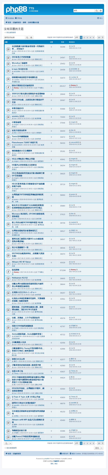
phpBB (46, 458)
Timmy (16, 373)
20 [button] (99, 37)
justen (16, 199)
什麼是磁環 (16, 122)
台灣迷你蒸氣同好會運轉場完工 (25, 231)
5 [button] (93, 37)
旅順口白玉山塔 (18, 359)
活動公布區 (38, 96)
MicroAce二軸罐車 (19, 63)
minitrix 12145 (18, 116)
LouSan (16, 79)
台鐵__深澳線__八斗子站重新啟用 (26, 318)
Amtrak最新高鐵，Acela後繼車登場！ (27, 334)
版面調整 (15, 270)
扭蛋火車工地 (17, 371)
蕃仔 (15, 361)
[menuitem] (18, 18)
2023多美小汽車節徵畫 (21, 57)
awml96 (16, 405)
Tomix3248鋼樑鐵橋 (20, 136)
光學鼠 (16, 416)
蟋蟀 (15, 424)
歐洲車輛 (38, 118)
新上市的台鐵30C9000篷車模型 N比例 (27, 222)
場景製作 (40, 161)
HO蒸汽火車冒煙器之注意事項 (24, 165)
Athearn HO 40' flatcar (21, 262)
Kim (15, 133)
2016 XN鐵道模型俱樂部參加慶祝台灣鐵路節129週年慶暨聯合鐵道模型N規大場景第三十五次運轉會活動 (28, 379)
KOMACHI (17, 336)
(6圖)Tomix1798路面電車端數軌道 (26, 436)
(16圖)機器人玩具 (19, 342)
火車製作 (38, 133)
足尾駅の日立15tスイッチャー (24, 292)
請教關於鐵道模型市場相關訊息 (25, 77)
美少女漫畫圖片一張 (20, 247)
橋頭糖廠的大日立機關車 (22, 151)
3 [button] (87, 37)
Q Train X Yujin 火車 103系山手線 (26, 397)
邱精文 (16, 233)
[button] (76, 37)
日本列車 (38, 139)
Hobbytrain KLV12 (20, 278)
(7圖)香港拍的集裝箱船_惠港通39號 (26, 365)
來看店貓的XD (18, 108)
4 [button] (90, 37)
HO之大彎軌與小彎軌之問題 (23, 159)
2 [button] (84, 37)
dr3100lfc (17, 71)
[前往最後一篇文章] (74, 46)
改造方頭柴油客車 (19, 130)
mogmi (16, 124)
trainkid (16, 225)
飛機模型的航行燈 (19, 430)
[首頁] (17, 9)
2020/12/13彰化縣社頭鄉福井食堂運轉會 (28, 94)
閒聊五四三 (39, 59)
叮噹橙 (16, 328)
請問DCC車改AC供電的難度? (24, 403)
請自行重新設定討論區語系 (23, 85)
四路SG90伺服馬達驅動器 (22, 326)
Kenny (16, 88)
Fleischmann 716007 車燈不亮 (25, 142)
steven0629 (18, 145)
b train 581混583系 (20, 69)
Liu (15, 51)
